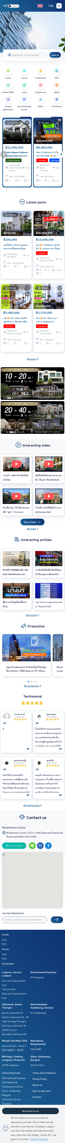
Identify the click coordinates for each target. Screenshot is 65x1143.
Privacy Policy (39, 1078)
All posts (31, 358)
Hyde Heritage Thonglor (14, 1021)
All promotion (31, 685)
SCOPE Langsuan (10, 1064)
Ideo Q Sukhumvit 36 (12, 1012)
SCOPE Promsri (9, 1029)
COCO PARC (35, 1049)
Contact (36, 1096)
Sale (4, 939)
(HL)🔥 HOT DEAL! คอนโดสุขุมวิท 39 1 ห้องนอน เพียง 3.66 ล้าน (15, 320)
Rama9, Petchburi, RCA (14, 1040)
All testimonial (31, 805)
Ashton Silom (37, 1064)
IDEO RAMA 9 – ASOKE (13, 1049)
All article (31, 615)
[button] (60, 32)
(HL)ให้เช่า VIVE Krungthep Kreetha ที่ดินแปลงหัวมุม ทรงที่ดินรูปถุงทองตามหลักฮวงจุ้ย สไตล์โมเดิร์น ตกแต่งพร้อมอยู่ (16, 247)
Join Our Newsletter (13, 913)
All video (31, 528)
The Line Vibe (9, 989)
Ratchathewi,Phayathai (43, 972)
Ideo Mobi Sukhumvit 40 (14, 1034)
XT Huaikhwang (38, 1012)
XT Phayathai (37, 977)
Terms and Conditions (44, 1072)
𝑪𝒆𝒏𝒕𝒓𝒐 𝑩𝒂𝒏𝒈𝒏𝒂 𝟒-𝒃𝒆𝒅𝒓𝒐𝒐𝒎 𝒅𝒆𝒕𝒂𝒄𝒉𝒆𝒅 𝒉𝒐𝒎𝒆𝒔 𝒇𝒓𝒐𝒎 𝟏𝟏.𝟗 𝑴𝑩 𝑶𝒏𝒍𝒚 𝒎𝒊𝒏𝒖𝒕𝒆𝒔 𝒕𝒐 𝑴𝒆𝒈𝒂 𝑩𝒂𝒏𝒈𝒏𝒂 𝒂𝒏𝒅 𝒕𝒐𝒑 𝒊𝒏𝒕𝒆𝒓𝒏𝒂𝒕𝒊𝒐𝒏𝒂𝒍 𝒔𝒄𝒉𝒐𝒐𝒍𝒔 (17, 154)
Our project (8, 963)
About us (37, 1084)
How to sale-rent (41, 1090)
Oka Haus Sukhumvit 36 (14, 1025)
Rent (4, 943)
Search (55, 54)
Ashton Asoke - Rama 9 (14, 1045)
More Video (30, 521)
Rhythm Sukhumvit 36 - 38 (15, 1017)
